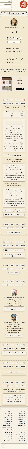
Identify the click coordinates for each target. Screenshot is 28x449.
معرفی (22, 432)
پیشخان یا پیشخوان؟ (6, 427)
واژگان (17, 100)
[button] (26, 13)
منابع (9, 436)
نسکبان (8, 429)
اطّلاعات (22, 100)
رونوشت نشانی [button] (9, 211)
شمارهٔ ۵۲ (14, 32)
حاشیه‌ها (4, 103)
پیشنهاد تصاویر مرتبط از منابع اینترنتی (15, 250)
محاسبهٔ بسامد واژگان (15, 232)
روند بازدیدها (10, 103)
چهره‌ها (21, 436)
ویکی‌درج (11, 115)
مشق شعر (6, 100)
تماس (9, 438)
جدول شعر (21, 415)
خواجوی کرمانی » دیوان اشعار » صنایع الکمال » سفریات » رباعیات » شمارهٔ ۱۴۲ (14, 323)
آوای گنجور (8, 423)
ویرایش (15, 150)
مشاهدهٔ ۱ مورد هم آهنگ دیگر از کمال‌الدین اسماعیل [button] (14, 308)
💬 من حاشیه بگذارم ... (12, 391)
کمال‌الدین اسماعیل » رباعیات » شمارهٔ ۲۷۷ (14, 297)
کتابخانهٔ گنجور (7, 417)
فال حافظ (21, 417)
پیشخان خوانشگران (6, 425)
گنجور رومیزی (7, 413)
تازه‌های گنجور (20, 425)
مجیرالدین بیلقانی (20, 28)
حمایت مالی (20, 438)
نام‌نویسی (20, 398)
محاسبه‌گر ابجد (7, 421)
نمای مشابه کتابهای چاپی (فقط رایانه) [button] (15, 215)
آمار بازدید (8, 434)
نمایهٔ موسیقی (20, 419)
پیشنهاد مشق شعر (14, 272)
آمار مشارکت (7, 432)
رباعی (12, 113)
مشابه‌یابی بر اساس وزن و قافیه (15, 336)
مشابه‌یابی (21, 423)
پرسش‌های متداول (19, 434)
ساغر (9, 415)
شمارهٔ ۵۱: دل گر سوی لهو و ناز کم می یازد (7, 70)
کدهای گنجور (7, 411)
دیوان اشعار (12, 28)
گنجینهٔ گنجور (7, 419)
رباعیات (6, 28)
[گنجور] (23, 4)
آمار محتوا (21, 440)
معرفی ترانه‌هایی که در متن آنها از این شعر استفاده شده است (14, 353)
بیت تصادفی (20, 413)
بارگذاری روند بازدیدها (14, 372)
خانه (22, 411)
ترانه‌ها (17, 103)
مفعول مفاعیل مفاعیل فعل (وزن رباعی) (12, 112)
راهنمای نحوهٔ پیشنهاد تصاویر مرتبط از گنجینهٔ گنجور (14, 255)
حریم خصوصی (7, 440)
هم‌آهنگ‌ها (23, 103)
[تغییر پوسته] (3, 445)
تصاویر (12, 100)
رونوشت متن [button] (21, 211)
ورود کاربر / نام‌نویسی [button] (14, 13)
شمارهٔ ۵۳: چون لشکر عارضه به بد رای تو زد (21, 70)
